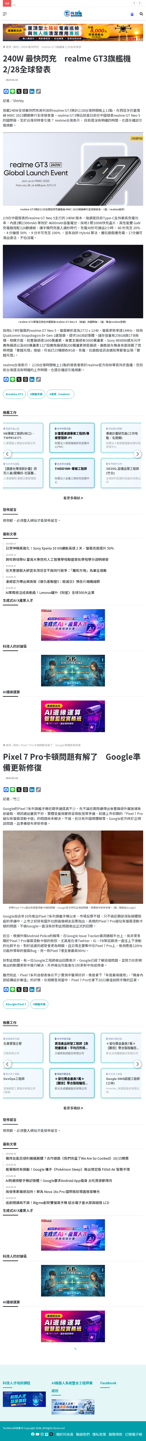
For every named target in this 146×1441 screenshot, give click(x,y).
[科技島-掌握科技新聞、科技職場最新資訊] (73, 13)
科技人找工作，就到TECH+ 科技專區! (42, 3)
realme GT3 (15, 394)
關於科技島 (64, 1434)
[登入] (132, 15)
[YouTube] (37, 1434)
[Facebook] (33, 1434)
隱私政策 (99, 1434)
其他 (16, 47)
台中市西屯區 (63, 428)
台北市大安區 (63, 464)
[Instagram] (42, 1434)
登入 (26, 520)
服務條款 (115, 1434)
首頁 (8, 47)
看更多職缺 (72, 497)
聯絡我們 (83, 1434)
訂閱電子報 (133, 1434)
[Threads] (51, 1434)
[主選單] (5, 15)
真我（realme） (61, 394)
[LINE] (46, 1434)
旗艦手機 (37, 394)
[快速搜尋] (141, 15)
